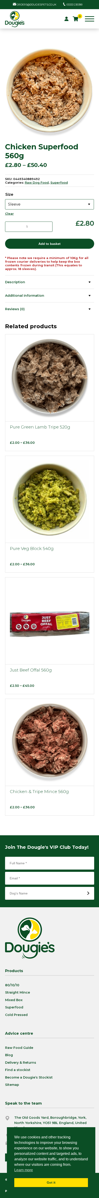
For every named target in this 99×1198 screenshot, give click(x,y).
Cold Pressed (16, 1015)
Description (15, 282)
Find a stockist (17, 1070)
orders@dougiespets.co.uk (36, 4)
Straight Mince (17, 992)
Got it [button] (51, 1182)
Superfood (59, 182)
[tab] (49, 282)
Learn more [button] (23, 1170)
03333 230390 (74, 4)
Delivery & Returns (20, 1062)
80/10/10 (12, 985)
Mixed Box (14, 1000)
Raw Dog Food (37, 182)
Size (9, 194)
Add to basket (49, 244)
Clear (9, 213)
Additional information (24, 296)
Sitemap (12, 1085)
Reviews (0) (15, 309)
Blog (9, 1055)
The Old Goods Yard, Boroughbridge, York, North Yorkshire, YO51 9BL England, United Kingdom (50, 1123)
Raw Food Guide (19, 1048)
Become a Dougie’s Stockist (29, 1077)
